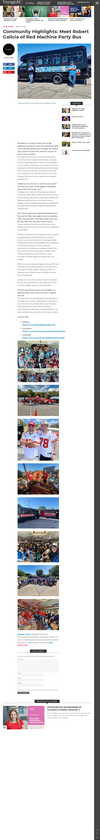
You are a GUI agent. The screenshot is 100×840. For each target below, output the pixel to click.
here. (50, 642)
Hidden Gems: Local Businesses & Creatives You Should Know (65, 4)
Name (20, 673)
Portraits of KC (83, 2)
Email (19, 678)
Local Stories (8, 27)
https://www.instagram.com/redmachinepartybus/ (44, 331)
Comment (21, 659)
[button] (97, 3)
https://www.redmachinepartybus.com (38, 325)
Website (20, 683)
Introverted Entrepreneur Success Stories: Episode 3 (64, 708)
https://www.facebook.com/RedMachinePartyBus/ (43, 338)
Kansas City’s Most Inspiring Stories (44, 3)
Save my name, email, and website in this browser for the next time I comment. (38, 690)
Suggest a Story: (24, 634)
